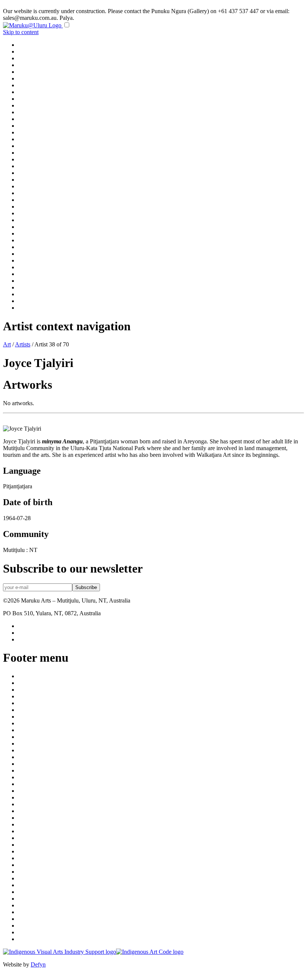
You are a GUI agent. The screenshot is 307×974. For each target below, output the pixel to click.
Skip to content (21, 32)
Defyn (38, 964)
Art (7, 344)
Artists (22, 344)
